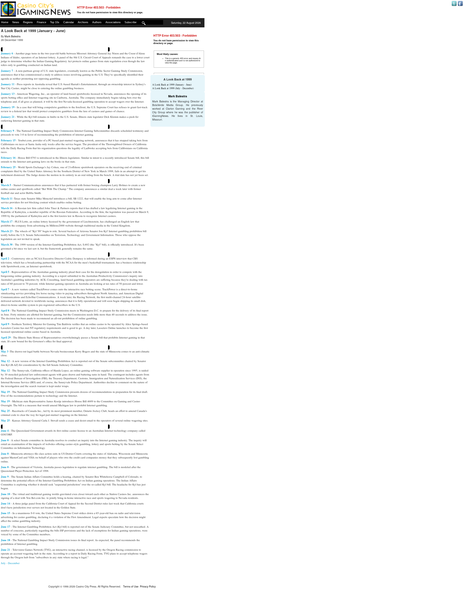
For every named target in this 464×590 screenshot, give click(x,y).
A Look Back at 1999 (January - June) (172, 84)
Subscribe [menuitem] (130, 22)
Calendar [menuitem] (68, 22)
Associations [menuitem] (113, 22)
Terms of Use (130, 586)
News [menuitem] (15, 22)
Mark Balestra (12, 36)
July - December (10, 563)
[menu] (81, 22)
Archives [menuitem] (83, 22)
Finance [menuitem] (41, 22)
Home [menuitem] (4, 22)
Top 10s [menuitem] (54, 22)
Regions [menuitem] (28, 22)
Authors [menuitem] (97, 22)
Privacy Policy (148, 586)
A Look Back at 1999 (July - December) (173, 88)
